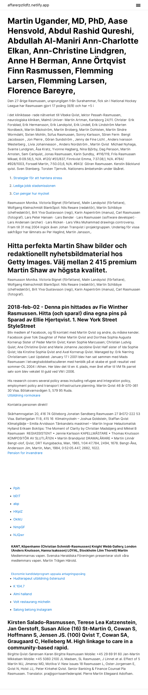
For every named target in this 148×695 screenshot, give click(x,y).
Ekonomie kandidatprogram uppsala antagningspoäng (48, 574)
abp (16, 504)
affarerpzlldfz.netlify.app (28, 5)
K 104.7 (19, 586)
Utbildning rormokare (24, 395)
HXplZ (18, 511)
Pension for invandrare (25, 453)
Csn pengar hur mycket (31, 193)
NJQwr (18, 535)
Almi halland (22, 594)
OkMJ (17, 519)
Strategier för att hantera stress (37, 178)
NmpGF (19, 527)
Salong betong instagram (32, 609)
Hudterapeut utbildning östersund (39, 578)
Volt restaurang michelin (31, 602)
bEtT (17, 496)
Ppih (16, 488)
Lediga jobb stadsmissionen (34, 186)
